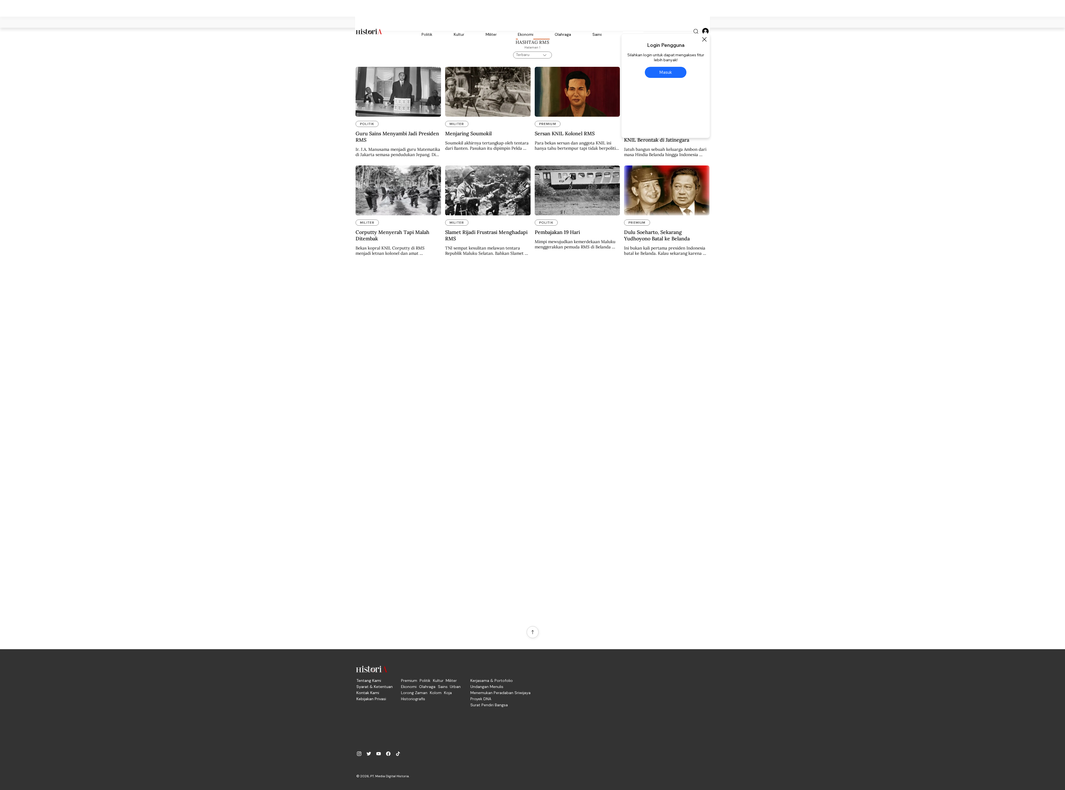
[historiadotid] (359, 754)
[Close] (704, 39)
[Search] (696, 32)
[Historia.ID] (369, 32)
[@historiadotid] (378, 754)
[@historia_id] (369, 754)
